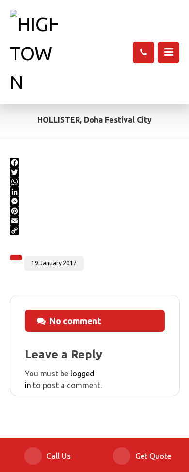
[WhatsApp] (95, 182)
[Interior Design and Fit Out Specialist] (34, 53)
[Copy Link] (95, 230)
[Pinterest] (95, 211)
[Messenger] (95, 201)
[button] (168, 52)
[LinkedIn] (95, 191)
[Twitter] (95, 172)
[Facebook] (95, 162)
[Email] (95, 221)
